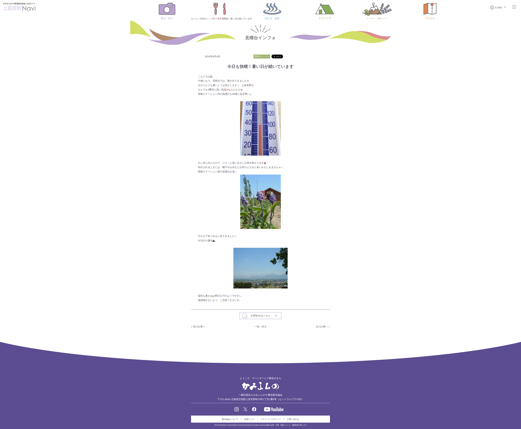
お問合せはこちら (260, 315)
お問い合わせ (293, 419)
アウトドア (325, 18)
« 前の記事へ (198, 326)
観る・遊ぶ (167, 18)
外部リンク (249, 419)
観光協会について (230, 419)
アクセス (430, 18)
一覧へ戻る (260, 326)
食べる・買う (219, 18)
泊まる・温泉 (272, 18)
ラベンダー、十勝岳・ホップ (377, 18)
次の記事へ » (323, 326)
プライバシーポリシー (270, 419)
